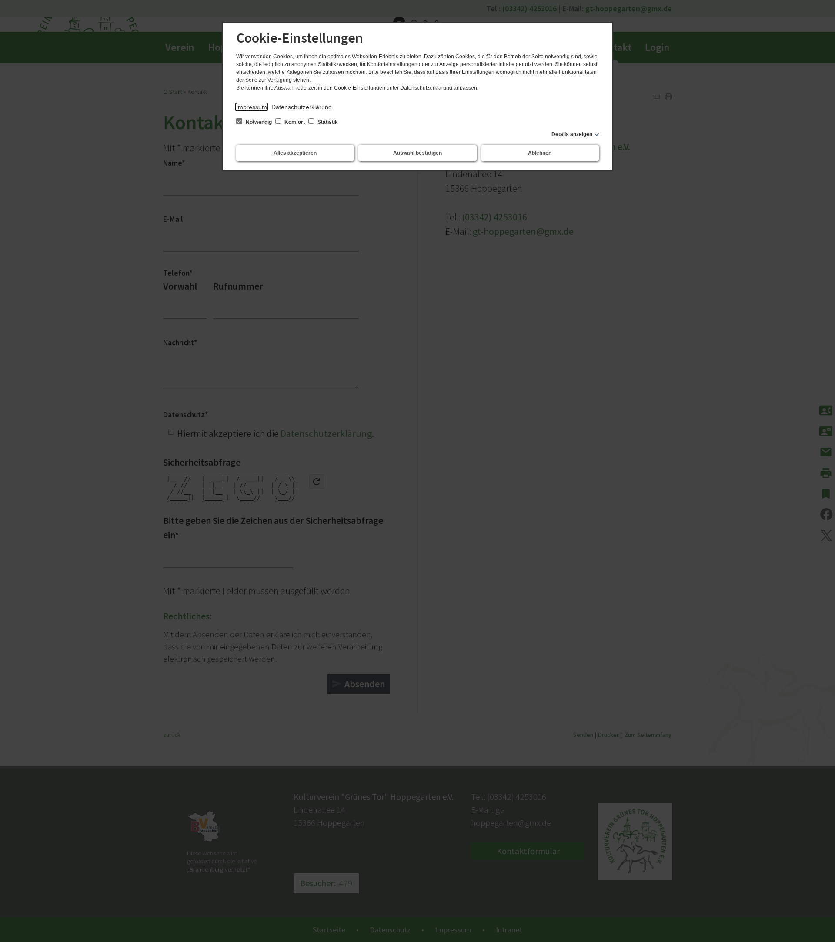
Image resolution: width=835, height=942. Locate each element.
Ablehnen (539, 153)
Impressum (251, 106)
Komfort (294, 122)
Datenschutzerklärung (301, 106)
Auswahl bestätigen (417, 153)
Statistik (327, 122)
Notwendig (258, 122)
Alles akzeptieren (295, 153)
